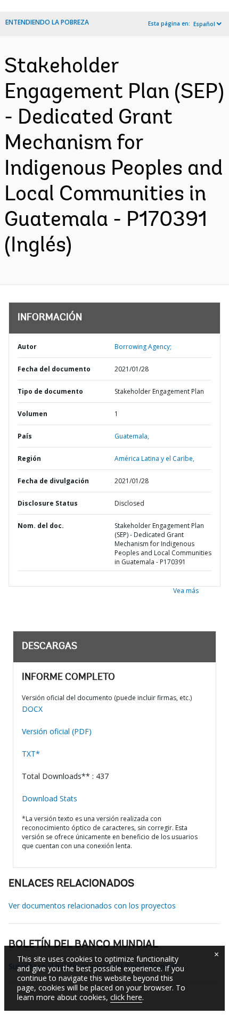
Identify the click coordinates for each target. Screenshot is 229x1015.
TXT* (31, 754)
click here (126, 997)
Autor (27, 346)
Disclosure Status (48, 503)
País (25, 436)
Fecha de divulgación (53, 480)
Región (29, 458)
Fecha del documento (54, 368)
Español (204, 24)
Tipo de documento (50, 391)
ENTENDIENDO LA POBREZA (47, 22)
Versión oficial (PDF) (57, 731)
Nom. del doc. (41, 525)
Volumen (32, 413)
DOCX (32, 709)
